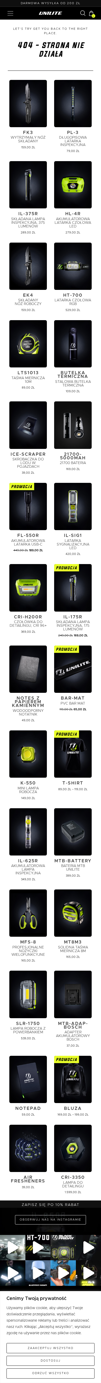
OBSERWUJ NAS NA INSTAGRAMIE (50, 1219)
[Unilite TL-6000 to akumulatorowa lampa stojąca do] (12, 1273)
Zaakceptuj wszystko (51, 1348)
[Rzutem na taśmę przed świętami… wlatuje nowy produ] (38, 1248)
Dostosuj (51, 1360)
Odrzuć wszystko (50, 1373)
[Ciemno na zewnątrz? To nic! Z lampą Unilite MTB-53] (63, 1273)
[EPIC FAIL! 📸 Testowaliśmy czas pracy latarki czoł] (12, 1248)
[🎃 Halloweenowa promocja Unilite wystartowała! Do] (38, 1273)
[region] (50, 1337)
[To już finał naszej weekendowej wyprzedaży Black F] (63, 1248)
